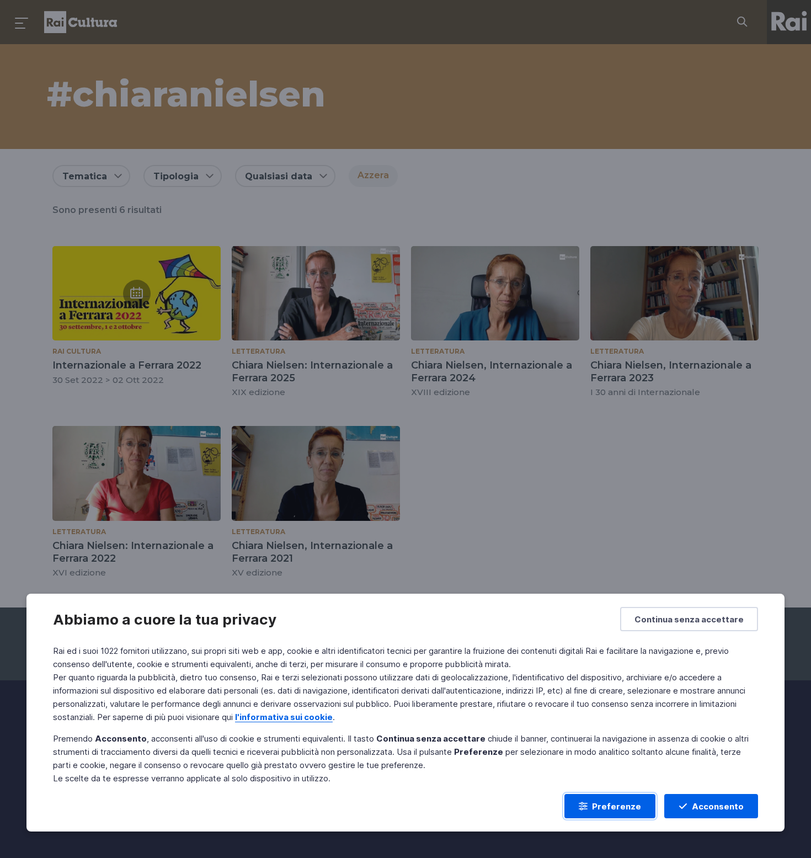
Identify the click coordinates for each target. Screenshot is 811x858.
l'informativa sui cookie (284, 717)
